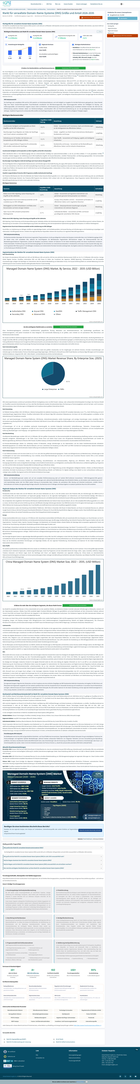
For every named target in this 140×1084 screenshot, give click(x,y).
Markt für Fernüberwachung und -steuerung (19, 1042)
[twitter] (125, 1076)
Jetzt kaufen (123, 18)
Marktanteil (111, 33)
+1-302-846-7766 (109, 1061)
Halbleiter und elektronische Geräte (16, 9)
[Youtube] (135, 1076)
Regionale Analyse (113, 31)
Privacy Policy (80, 1082)
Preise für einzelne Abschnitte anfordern (90, 830)
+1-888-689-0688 (111, 1059)
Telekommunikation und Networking (36, 9)
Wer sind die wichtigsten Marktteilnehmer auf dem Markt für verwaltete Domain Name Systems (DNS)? (34, 868)
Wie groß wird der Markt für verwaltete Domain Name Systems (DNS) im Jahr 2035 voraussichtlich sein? (34, 856)
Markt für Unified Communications (65, 1042)
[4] (103, 153)
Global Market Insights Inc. (10, 1076)
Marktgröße (111, 26)
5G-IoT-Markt (59, 1039)
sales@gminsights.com (111, 1065)
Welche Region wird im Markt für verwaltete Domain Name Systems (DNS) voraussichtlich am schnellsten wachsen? (38, 864)
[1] (77, 75)
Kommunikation (51, 9)
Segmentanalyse (112, 28)
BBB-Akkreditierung (33, 973)
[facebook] (130, 1076)
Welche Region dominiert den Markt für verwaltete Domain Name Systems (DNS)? (28, 860)
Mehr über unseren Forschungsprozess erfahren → (87, 1025)
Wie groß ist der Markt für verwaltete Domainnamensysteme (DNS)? (23, 848)
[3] (92, 91)
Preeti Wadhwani (87, 839)
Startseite (3, 9)
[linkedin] (120, 1076)
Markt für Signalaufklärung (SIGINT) (16, 1039)
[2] (46, 84)
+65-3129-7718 (109, 1063)
